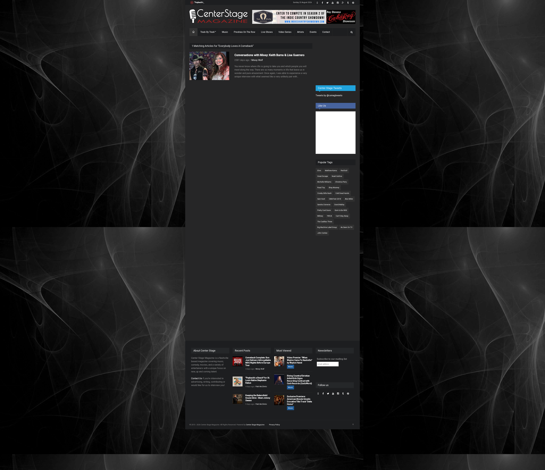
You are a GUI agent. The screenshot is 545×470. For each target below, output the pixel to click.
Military (320, 216)
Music (225, 32)
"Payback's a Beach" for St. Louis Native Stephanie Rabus (217, 2)
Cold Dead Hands (342, 193)
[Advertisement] (337, 61)
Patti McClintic (261, 387)
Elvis (319, 171)
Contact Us (196, 378)
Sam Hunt (321, 199)
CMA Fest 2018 (335, 199)
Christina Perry (341, 182)
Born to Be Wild (341, 210)
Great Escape (322, 176)
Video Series (284, 32)
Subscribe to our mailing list (332, 359)
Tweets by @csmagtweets (329, 95)
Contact (326, 32)
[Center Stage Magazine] (218, 16)
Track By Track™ (208, 32)
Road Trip (321, 188)
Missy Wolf (257, 60)
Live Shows (267, 32)
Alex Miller (349, 199)
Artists (300, 32)
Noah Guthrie (337, 176)
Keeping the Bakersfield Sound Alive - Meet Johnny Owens (257, 398)
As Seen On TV (346, 227)
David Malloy (339, 205)
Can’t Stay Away (342, 216)
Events (313, 32)
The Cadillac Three (324, 222)
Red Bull (344, 171)
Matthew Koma (331, 171)
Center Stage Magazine (255, 425)
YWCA (329, 216)
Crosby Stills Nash (324, 193)
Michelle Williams (324, 182)
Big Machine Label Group (327, 227)
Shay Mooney (334, 188)
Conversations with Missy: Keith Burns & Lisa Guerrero (269, 55)
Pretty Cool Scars (324, 210)
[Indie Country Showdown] (304, 17)
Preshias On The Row (244, 32)
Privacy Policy (274, 425)
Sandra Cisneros (323, 205)
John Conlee (322, 233)
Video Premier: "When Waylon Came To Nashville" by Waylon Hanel (299, 360)
